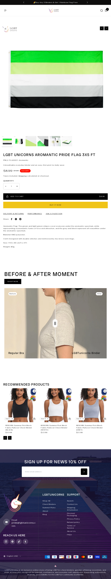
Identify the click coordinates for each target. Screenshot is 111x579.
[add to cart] (34, 418)
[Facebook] (11, 219)
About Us (71, 531)
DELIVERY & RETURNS (13, 214)
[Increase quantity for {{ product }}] (17, 186)
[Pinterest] (20, 219)
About (45, 511)
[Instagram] (6, 541)
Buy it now (55, 205)
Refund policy (73, 522)
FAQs (69, 535)
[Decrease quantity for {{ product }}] (5, 186)
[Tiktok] (19, 541)
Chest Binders (49, 504)
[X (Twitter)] (16, 219)
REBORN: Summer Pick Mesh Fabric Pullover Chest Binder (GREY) (89, 427)
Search (70, 501)
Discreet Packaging (72, 514)
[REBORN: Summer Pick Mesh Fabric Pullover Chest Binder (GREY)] (91, 405)
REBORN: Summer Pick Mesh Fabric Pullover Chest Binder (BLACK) (18, 427)
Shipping (22, 176)
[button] (23, 2)
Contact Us (72, 504)
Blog (45, 514)
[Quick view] (34, 391)
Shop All (46, 501)
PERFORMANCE (35, 214)
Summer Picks (49, 508)
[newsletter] (84, 471)
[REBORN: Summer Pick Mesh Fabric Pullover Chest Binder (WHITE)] (55, 405)
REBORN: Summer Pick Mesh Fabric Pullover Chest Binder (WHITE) (54, 427)
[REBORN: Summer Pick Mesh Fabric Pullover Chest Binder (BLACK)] (20, 405)
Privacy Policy (73, 519)
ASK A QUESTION (54, 214)
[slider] (55, 323)
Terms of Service (71, 527)
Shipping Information (72, 509)
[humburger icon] (5, 10)
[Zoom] (5, 29)
